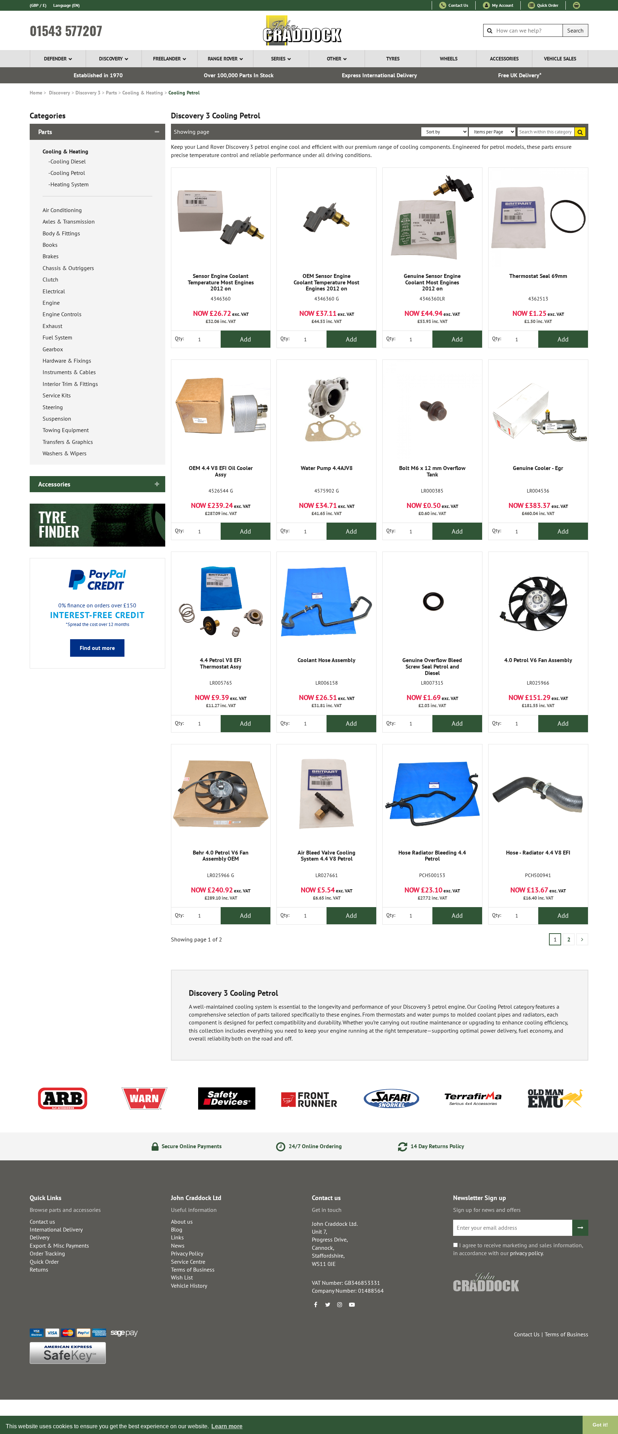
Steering (53, 407)
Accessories (504, 58)
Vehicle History (189, 1285)
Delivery (39, 1237)
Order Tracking (47, 1253)
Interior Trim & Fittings (70, 383)
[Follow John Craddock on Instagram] (339, 1304)
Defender (55, 58)
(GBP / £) (38, 5)
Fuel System (57, 337)
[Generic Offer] (97, 524)
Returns (39, 1269)
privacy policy (526, 1253)
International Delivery (56, 1229)
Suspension (57, 418)
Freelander (167, 58)
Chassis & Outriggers (68, 267)
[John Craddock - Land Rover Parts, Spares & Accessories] (309, 30)
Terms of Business (193, 1269)
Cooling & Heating (142, 92)
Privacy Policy (187, 1253)
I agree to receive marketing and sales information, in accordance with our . (518, 1249)
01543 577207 (66, 30)
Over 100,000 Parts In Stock (239, 75)
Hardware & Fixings (67, 360)
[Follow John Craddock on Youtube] (351, 1304)
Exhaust (52, 325)
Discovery (111, 58)
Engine (51, 302)
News (178, 1245)
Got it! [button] (600, 1425)
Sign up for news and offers (487, 1209)
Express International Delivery (379, 75)
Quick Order (547, 5)
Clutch (50, 279)
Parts (111, 92)
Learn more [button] (226, 1426)
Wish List (182, 1277)
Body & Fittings (61, 233)
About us (182, 1221)
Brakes (51, 256)
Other (334, 58)
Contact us (42, 1221)
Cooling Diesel (68, 161)
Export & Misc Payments (59, 1245)
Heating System (69, 184)
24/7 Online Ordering (314, 1146)
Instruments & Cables (69, 372)
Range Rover (222, 58)
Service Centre (188, 1261)
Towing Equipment (66, 430)
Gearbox (53, 349)
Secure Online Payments (191, 1146)
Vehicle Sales (560, 58)
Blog (176, 1229)
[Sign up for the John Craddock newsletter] (580, 1228)
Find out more (97, 647)
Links (177, 1237)
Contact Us (457, 5)
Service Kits (57, 395)
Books (50, 244)
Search (575, 30)
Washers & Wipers (65, 453)
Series (278, 58)
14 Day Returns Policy (436, 1146)
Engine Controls (62, 314)
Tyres (392, 58)
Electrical (54, 291)
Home (36, 92)
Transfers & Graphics (68, 441)
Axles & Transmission (69, 221)
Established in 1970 (98, 75)
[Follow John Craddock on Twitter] (327, 1304)
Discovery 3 (87, 92)
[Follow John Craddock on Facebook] (315, 1304)
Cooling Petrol (184, 92)
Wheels (448, 58)
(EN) (66, 5)
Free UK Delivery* (519, 75)
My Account (502, 5)
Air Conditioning (62, 210)
